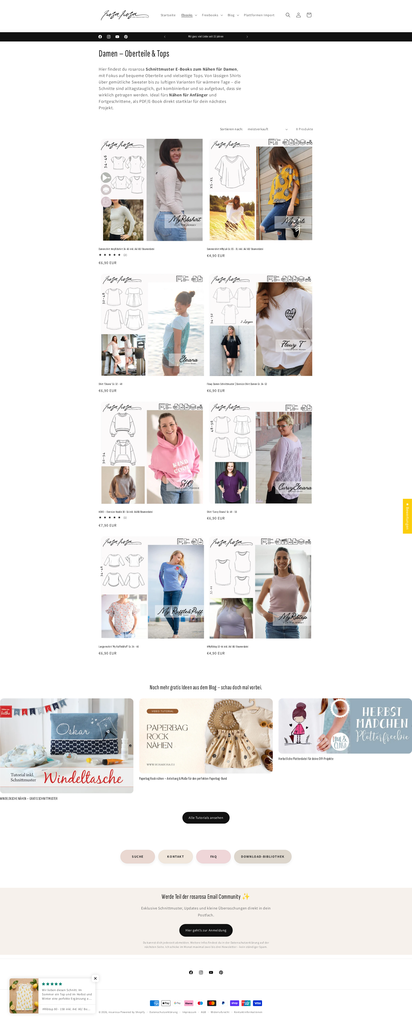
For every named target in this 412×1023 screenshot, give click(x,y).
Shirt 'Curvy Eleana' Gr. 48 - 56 (222, 512)
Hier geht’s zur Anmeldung (206, 930)
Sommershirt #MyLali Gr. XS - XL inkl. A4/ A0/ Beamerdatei (235, 249)
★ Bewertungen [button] (407, 516)
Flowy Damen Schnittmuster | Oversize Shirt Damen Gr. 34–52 (237, 384)
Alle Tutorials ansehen (206, 817)
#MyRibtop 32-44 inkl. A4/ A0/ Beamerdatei (227, 647)
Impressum (189, 1012)
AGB (203, 1012)
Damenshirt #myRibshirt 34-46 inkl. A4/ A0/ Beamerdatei (126, 249)
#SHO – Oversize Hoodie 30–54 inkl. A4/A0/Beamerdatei (126, 512)
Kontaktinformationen (248, 1012)
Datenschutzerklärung (163, 1012)
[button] (189, 15)
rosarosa (114, 1012)
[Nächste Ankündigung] (247, 36)
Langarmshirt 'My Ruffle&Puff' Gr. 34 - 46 (119, 647)
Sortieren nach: (231, 129)
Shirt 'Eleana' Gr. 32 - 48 (111, 384)
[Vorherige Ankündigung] (165, 36)
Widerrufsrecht (220, 1012)
